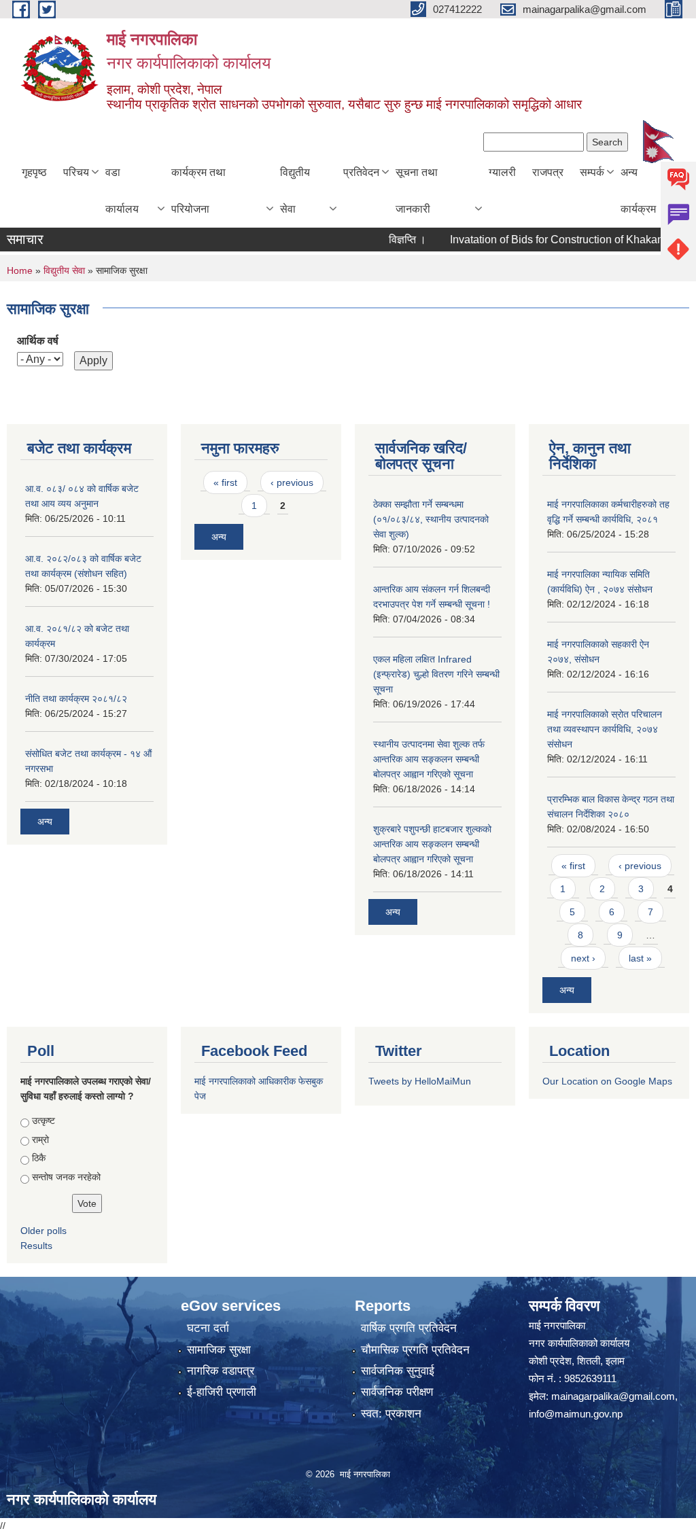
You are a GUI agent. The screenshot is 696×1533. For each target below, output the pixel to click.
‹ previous (292, 482)
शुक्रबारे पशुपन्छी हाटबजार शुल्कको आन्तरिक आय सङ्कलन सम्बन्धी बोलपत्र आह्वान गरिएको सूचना (432, 844)
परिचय (76, 172)
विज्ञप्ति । (387, 239)
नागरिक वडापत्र (220, 1370)
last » (640, 958)
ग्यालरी (502, 172)
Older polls (43, 1230)
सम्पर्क (592, 172)
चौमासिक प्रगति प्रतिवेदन (415, 1349)
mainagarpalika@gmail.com (613, 1396)
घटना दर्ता (208, 1328)
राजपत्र (547, 172)
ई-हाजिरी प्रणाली (221, 1392)
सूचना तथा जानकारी (417, 190)
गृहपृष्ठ (34, 172)
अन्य (44, 821)
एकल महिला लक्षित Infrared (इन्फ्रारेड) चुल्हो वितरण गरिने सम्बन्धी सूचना (436, 674)
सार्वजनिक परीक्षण (397, 1392)
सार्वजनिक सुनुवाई (397, 1370)
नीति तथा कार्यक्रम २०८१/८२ (76, 698)
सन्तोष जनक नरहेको (66, 1176)
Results (36, 1245)
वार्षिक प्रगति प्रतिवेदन (409, 1328)
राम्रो (40, 1139)
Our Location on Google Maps (607, 1081)
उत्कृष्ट (43, 1120)
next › (583, 958)
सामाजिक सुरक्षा (219, 1349)
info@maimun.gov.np (576, 1414)
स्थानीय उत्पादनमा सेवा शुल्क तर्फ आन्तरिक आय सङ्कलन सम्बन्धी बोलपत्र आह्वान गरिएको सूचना (429, 759)
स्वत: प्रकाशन (391, 1413)
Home (20, 270)
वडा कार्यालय (122, 190)
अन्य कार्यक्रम (638, 190)
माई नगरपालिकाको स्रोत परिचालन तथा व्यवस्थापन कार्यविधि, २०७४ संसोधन (604, 729)
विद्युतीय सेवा (295, 190)
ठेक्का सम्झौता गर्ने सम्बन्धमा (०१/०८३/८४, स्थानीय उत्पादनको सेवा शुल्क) (431, 519)
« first (225, 482)
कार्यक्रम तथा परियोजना (198, 190)
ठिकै (39, 1157)
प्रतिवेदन (361, 172)
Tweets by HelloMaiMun (419, 1081)
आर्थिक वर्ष (37, 341)
